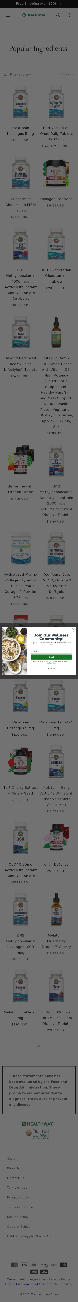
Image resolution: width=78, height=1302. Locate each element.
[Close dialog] (73, 629)
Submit (51, 657)
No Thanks (51, 668)
